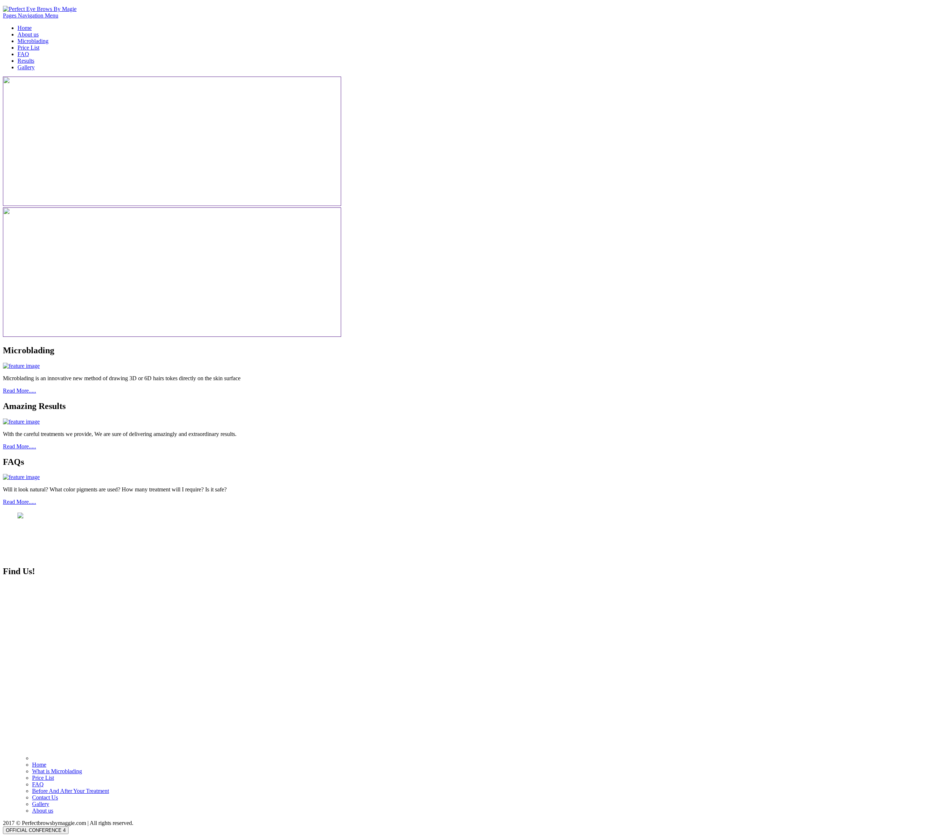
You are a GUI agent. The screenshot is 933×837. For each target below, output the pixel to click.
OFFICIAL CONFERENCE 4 (36, 830)
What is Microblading (57, 771)
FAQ (23, 54)
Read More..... (19, 391)
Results (25, 61)
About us (28, 34)
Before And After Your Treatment (70, 791)
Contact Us (45, 797)
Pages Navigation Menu (30, 15)
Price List (28, 47)
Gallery (26, 67)
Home (24, 28)
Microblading (32, 41)
